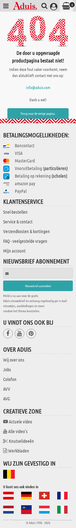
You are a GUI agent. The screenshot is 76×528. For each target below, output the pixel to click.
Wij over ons (13, 359)
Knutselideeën (21, 441)
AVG (6, 398)
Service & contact (18, 221)
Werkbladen (18, 450)
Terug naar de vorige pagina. (38, 113)
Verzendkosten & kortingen (26, 231)
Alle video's (18, 431)
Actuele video (20, 421)
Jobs (7, 369)
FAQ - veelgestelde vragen (25, 241)
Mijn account (14, 250)
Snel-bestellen (15, 212)
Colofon (9, 379)
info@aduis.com (38, 87)
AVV (6, 389)
